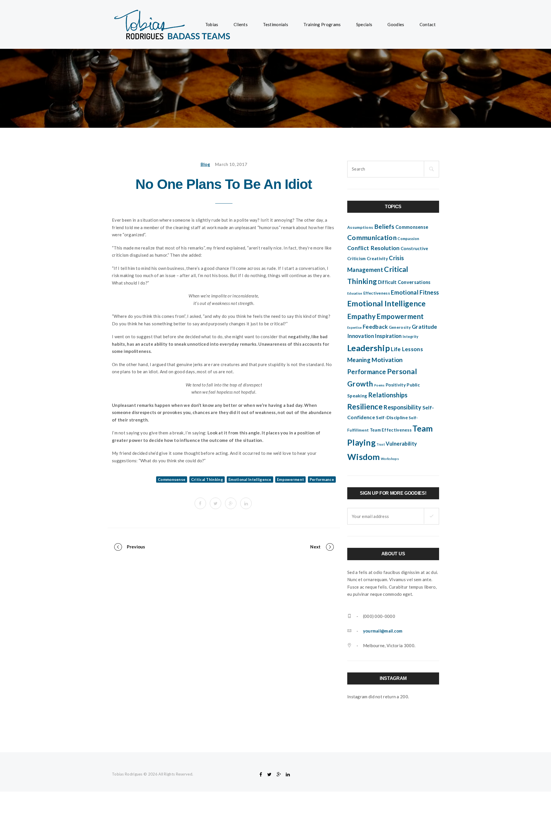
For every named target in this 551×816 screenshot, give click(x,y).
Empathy (361, 316)
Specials (364, 24)
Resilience (365, 406)
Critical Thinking (207, 479)
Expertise (354, 327)
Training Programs (322, 24)
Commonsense (171, 479)
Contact (428, 24)
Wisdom (363, 457)
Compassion (408, 239)
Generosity (400, 327)
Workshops (390, 459)
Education (354, 293)
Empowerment (290, 479)
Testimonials (275, 24)
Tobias (211, 24)
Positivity (396, 384)
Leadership (368, 348)
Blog (205, 164)
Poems (379, 385)
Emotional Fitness (415, 292)
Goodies (395, 24)
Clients (241, 24)
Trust (381, 444)
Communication (372, 237)
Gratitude (424, 326)
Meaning (358, 359)
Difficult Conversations (404, 282)
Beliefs (384, 226)
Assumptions (360, 227)
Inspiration (388, 336)
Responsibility (402, 407)
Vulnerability (401, 443)
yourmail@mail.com (383, 630)
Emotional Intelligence (249, 479)
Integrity (411, 336)
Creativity (377, 258)
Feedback (375, 326)
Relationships (388, 395)
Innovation (360, 336)
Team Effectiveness (391, 429)
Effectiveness (376, 293)
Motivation (387, 359)
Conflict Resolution (373, 247)
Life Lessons (407, 349)
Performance (322, 479)
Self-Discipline (392, 417)
